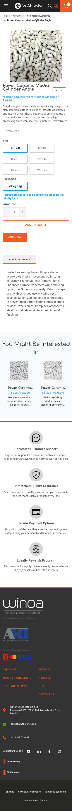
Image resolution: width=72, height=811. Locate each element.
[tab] (19, 259)
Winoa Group (13, 761)
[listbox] (36, 160)
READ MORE (12, 131)
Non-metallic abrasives (38, 16)
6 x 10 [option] (42, 148)
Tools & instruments (17, 677)
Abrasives (18, 16)
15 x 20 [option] (15, 170)
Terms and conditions (55, 791)
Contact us (46, 694)
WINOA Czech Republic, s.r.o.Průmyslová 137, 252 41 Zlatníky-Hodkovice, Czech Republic (35, 710)
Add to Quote (36, 225)
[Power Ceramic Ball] (19, 382)
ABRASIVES (9, 669)
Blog (42, 686)
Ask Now (14, 237)
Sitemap (10, 791)
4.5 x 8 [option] (15, 148)
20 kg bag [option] (15, 186)
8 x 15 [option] (15, 159)
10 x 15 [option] (42, 159)
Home (5, 16)
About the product (19, 259)
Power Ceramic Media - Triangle (53, 388)
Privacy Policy (32, 800)
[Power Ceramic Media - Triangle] (52, 382)
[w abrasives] (30, 6)
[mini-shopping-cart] (66, 5)
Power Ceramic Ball (19, 388)
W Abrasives (13, 772)
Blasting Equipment (16, 686)
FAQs (44, 800)
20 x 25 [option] (42, 170)
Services (44, 669)
